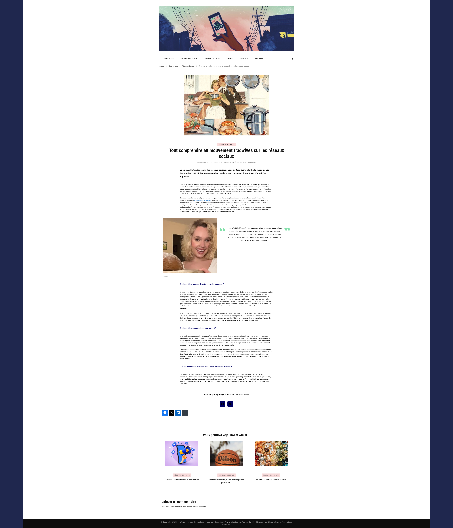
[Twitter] (230, 404)
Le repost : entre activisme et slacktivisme (182, 480)
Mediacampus (211, 59)
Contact (244, 59)
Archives (259, 59)
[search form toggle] (293, 59)
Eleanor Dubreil (206, 162)
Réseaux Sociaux (227, 144)
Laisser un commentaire (246, 162)
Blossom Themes (274, 522)
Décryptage (168, 59)
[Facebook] (222, 404)
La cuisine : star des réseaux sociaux (271, 480)
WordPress (226, 524)
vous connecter (176, 506)
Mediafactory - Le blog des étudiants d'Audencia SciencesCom (200, 522)
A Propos (228, 59)
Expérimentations (189, 59)
